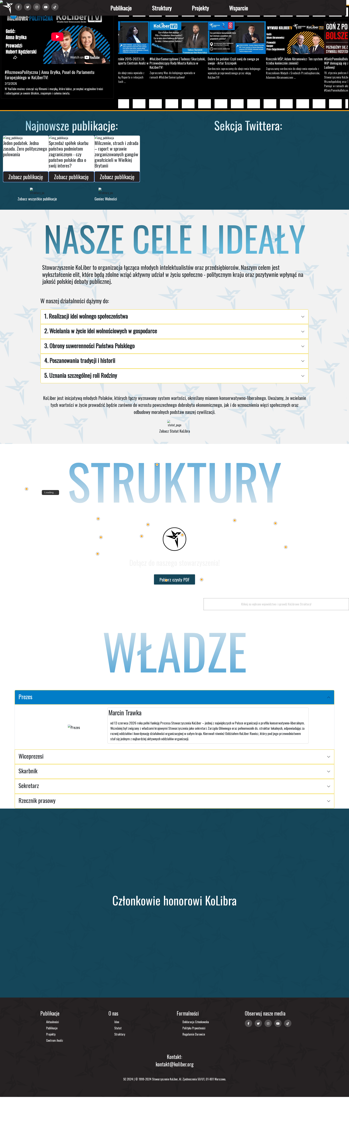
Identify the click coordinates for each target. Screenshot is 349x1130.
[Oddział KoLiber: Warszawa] (234, 520)
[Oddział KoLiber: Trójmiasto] (157, 464)
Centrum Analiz (54, 1040)
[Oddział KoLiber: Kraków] (201, 579)
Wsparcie (238, 8)
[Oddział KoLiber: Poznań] (98, 518)
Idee (116, 1022)
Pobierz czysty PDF (174, 579)
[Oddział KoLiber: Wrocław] (97, 554)
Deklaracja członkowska (195, 1022)
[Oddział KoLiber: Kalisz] (141, 536)
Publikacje (121, 8)
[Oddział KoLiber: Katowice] (166, 580)
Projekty (200, 8)
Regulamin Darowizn (193, 1034)
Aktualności (52, 1022)
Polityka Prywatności (193, 1028)
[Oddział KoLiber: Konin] (148, 524)
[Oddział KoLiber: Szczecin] (26, 489)
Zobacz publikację (25, 177)
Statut (118, 1028)
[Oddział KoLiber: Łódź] (182, 535)
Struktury (162, 8)
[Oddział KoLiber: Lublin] (285, 547)
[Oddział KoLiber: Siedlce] (275, 523)
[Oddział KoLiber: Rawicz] (101, 537)
